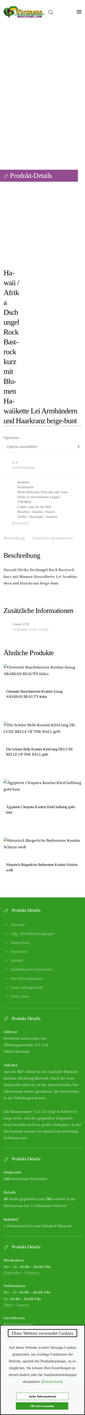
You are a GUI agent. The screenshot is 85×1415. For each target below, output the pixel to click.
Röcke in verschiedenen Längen (38, 497)
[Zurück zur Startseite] (24, 11)
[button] (79, 11)
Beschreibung (14, 538)
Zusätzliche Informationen (52, 538)
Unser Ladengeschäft (26, 987)
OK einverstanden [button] (42, 1406)
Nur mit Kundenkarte (26, 978)
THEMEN (24, 502)
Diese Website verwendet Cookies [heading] (42, 1333)
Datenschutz (20, 942)
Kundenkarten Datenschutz (31, 969)
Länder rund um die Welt (34, 507)
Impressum (19, 951)
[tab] (49, 538)
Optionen (11, 437)
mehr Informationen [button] (42, 1396)
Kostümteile (25, 487)
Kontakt (16, 960)
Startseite (17, 925)
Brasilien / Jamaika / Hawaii (36, 512)
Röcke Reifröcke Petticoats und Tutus (42, 492)
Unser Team (19, 996)
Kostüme (23, 482)
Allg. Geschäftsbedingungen (32, 933)
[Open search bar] (50, 12)
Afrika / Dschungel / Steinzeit (37, 517)
